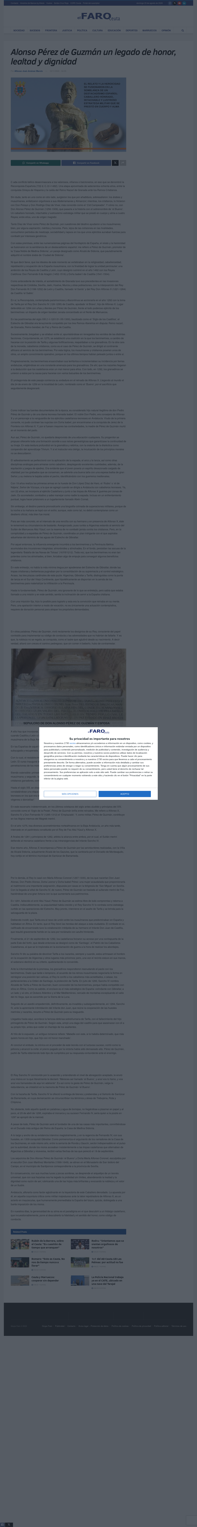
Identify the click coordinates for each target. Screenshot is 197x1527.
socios (73, 743)
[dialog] (98, 763)
